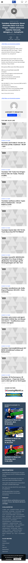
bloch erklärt (20, 514)
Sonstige (8, 533)
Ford (20, 523)
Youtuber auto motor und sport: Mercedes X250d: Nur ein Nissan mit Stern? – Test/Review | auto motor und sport (13, 320)
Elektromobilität (16, 521)
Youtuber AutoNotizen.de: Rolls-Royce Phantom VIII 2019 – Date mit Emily (13, 290)
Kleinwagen (21, 525)
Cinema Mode (17, 39)
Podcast (4, 541)
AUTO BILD (22, 509)
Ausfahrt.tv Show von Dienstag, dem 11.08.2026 (13, 459)
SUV (13, 533)
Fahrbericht (5, 523)
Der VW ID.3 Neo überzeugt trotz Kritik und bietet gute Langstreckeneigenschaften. (13, 479)
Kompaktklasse (10, 526)
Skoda (3, 533)
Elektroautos (5, 519)
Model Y (9, 530)
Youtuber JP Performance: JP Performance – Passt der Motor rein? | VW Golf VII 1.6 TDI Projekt (13, 379)
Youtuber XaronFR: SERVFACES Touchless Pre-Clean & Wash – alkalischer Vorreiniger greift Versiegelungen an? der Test (12, 260)
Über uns (4, 547)
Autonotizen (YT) (17, 513)
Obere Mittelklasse (17, 530)
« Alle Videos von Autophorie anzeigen (10, 43)
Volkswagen (21, 533)
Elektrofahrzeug (6, 521)
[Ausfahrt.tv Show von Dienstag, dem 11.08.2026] (14, 450)
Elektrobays (13, 519)
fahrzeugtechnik (13, 523)
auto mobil (5, 511)
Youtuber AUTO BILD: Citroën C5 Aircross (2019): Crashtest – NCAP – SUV (13, 144)
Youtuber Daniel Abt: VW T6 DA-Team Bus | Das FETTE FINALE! (13, 231)
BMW (3, 516)
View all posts (12, 115)
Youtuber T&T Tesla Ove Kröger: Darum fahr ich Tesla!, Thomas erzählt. (13, 173)
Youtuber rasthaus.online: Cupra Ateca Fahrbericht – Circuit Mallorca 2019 (13, 202)
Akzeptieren (17, 559)
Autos (3, 514)
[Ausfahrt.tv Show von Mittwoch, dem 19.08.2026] (14, 413)
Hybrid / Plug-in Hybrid (7, 525)
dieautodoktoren (6, 518)
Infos (15, 525)
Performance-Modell (7, 531)
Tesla (16, 533)
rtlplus (16, 531)
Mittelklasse (14, 528)
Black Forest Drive (11, 514)
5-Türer (4, 509)
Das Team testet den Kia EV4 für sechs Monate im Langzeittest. (14, 487)
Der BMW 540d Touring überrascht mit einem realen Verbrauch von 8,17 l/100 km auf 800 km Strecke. (13, 474)
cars (13, 516)
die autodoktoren (20, 516)
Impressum (5, 551)
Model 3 (20, 528)
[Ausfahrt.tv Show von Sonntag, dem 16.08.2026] (14, 432)
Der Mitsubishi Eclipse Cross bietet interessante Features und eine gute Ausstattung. (11, 493)
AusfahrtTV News (14, 509)
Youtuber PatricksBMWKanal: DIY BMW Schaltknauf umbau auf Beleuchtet (13, 350)
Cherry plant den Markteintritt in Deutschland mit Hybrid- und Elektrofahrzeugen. (13, 483)
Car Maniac (8, 516)
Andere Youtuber (14, 21)
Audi (8, 509)
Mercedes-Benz (6, 528)
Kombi (3, 526)
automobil (12, 511)
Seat (20, 531)
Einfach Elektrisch (17, 518)
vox (3, 535)
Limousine (17, 526)
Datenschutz (5, 549)
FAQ (3, 545)
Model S (4, 530)
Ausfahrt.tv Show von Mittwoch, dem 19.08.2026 (13, 422)
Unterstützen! (5, 543)
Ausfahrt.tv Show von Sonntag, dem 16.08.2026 (13, 440)
